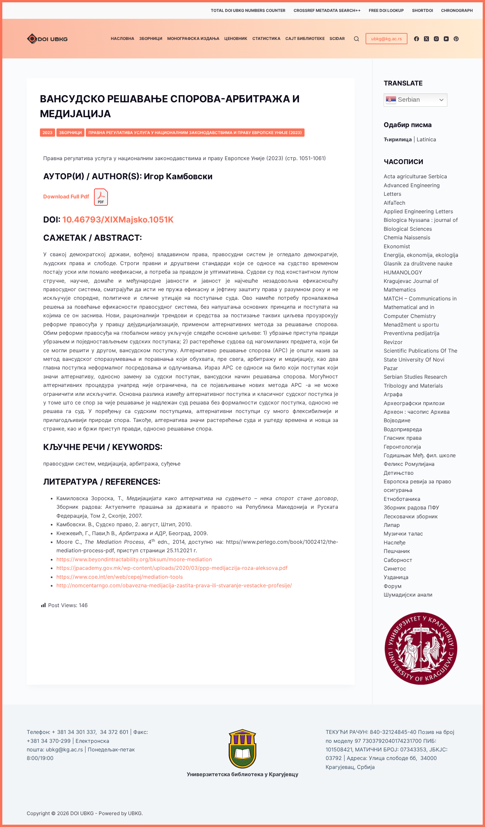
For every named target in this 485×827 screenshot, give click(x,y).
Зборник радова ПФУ (411, 507)
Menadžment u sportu (411, 324)
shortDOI (422, 10)
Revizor (393, 342)
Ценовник (235, 38)
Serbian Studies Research (415, 376)
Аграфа (393, 394)
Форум (393, 586)
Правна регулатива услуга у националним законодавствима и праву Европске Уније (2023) (195, 132)
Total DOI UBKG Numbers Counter (248, 10)
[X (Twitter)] (426, 38)
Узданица (396, 577)
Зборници (150, 38)
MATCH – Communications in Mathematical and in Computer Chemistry (420, 307)
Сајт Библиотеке (305, 38)
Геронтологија (402, 446)
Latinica (426, 139)
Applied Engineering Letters (418, 211)
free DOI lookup (386, 10)
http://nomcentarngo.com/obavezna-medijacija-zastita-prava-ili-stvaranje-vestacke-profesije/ (174, 585)
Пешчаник (397, 551)
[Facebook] (416, 38)
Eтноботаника (402, 499)
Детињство (399, 472)
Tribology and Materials (413, 385)
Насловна (122, 38)
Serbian (408, 99)
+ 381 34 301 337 (73, 732)
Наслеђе (394, 542)
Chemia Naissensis (407, 237)
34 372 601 (115, 732)
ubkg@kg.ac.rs (386, 38)
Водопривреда (403, 429)
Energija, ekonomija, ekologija (421, 255)
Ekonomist (397, 246)
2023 (47, 132)
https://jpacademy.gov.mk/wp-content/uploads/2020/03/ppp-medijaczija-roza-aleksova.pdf (172, 568)
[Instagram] (436, 38)
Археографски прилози (414, 403)
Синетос (395, 568)
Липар (392, 525)
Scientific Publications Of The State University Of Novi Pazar (420, 359)
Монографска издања (193, 38)
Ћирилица (398, 139)
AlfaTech (394, 202)
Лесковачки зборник (411, 516)
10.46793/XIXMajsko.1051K (118, 219)
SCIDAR (337, 38)
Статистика (266, 38)
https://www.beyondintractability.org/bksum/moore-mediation (134, 559)
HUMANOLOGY (403, 272)
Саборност (398, 560)
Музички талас (403, 533)
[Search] (356, 38)
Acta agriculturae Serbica (415, 176)
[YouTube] (446, 38)
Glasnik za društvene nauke (418, 263)
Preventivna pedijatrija (411, 333)
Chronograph (457, 10)
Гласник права (403, 437)
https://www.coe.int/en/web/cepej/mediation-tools (119, 576)
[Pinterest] (456, 38)
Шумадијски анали (408, 594)
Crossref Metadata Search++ (327, 10)
